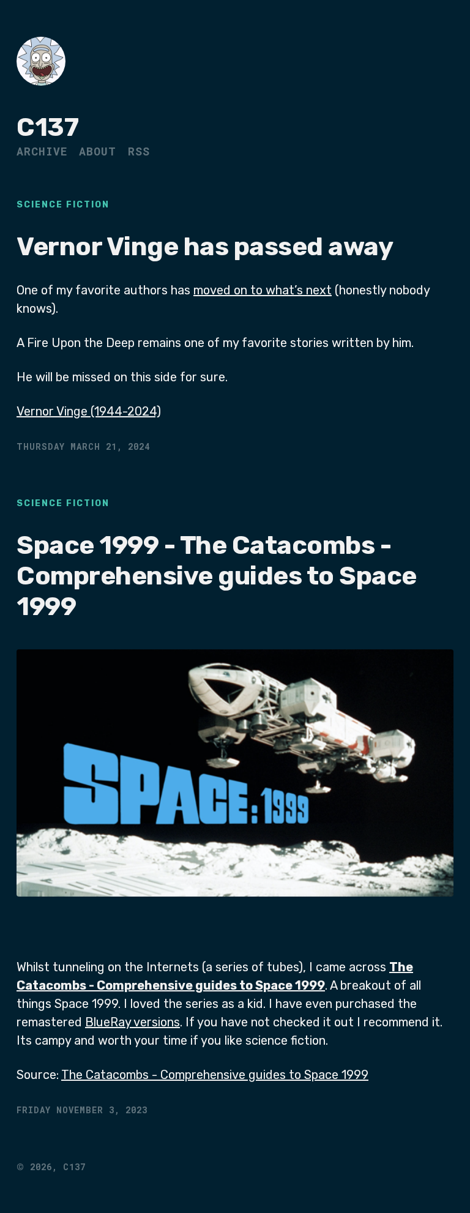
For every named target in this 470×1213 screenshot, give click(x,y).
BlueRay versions (132, 1022)
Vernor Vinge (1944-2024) (89, 411)
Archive (42, 151)
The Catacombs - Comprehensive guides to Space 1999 (214, 1074)
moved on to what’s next (262, 290)
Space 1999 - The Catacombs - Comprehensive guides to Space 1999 (217, 576)
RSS (139, 151)
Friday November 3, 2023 (82, 1110)
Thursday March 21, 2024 (83, 446)
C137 (47, 127)
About (97, 151)
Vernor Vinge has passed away (205, 246)
